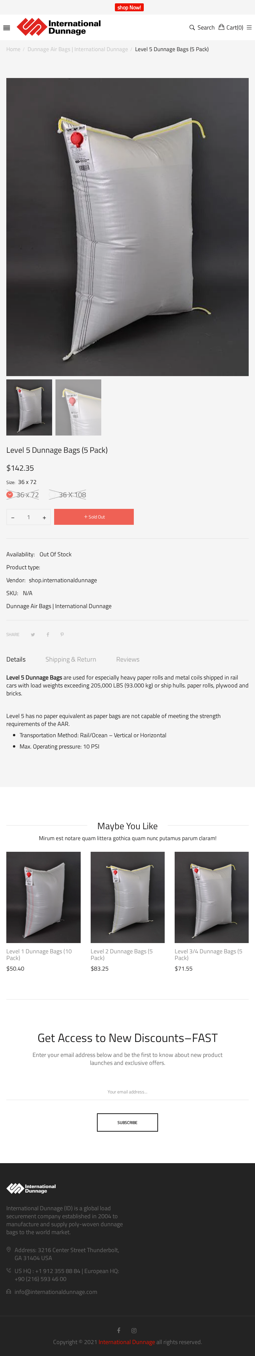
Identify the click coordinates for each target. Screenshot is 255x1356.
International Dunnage (127, 1341)
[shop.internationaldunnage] (70, 27)
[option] (29, 407)
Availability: (20, 554)
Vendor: (16, 580)
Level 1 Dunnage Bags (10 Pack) (39, 954)
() (234, 28)
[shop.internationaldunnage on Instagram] (134, 1331)
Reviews (127, 659)
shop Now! (129, 7)
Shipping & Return (70, 659)
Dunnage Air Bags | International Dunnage (59, 606)
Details (16, 659)
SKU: (12, 593)
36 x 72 (27, 495)
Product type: (23, 567)
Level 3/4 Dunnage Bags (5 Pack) (208, 954)
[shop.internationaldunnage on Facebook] (118, 1331)
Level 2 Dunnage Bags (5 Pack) (122, 954)
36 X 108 (71, 495)
